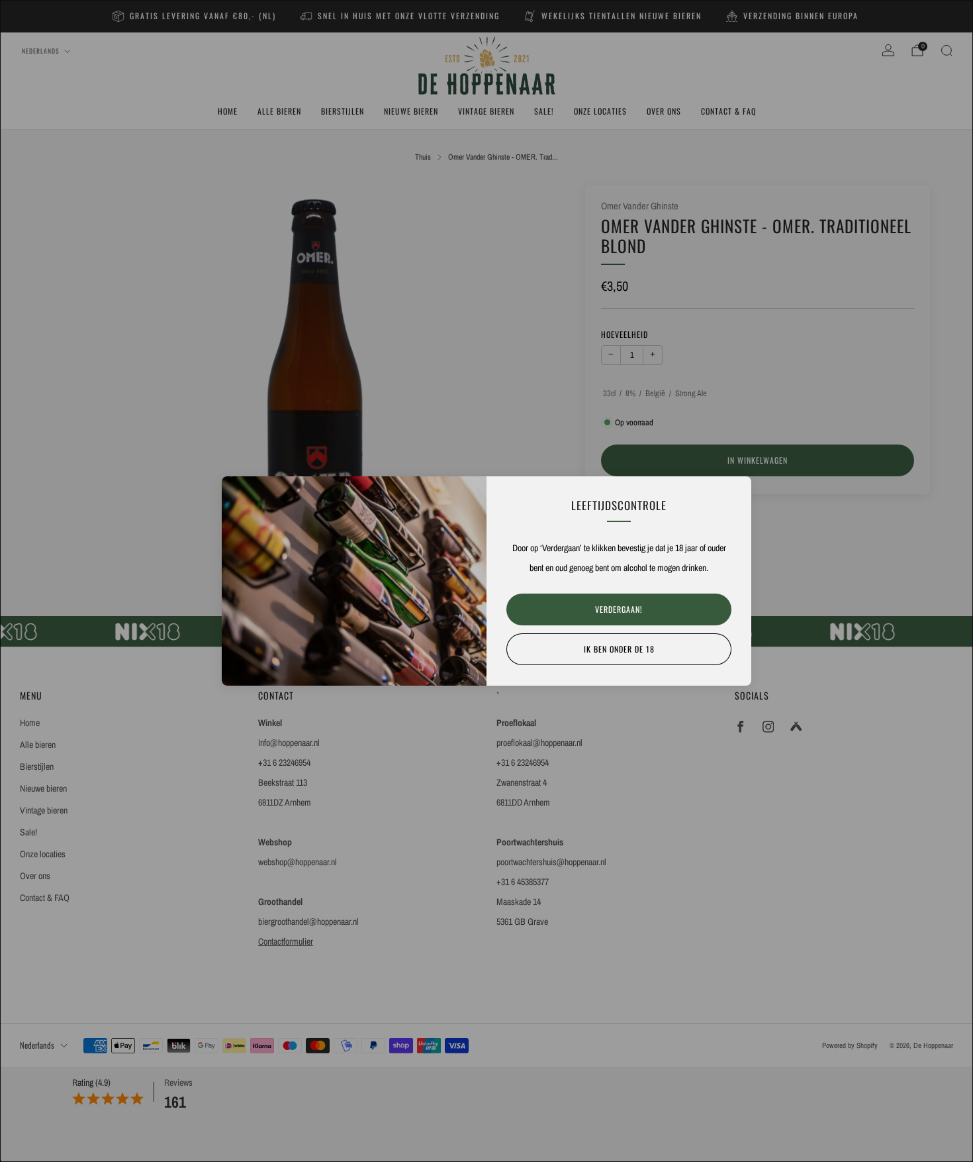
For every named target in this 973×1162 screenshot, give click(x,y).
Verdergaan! (619, 609)
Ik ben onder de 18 (619, 649)
